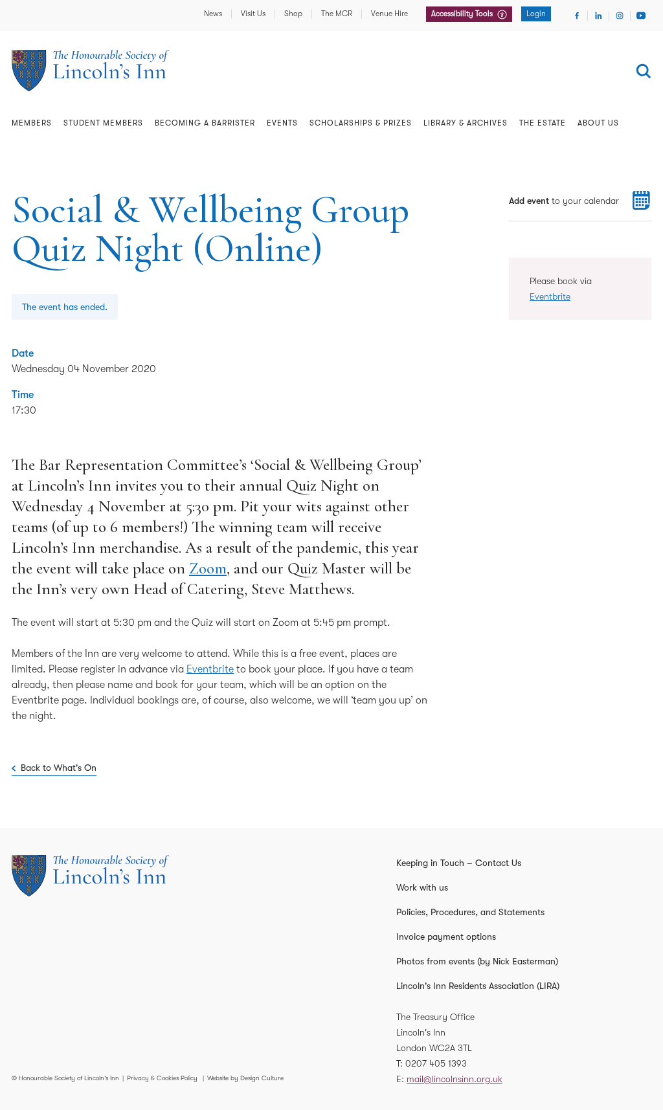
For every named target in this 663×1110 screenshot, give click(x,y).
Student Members (103, 123)
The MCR (336, 13)
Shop (293, 13)
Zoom (208, 568)
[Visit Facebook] (577, 15)
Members (32, 123)
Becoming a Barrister (205, 123)
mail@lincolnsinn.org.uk (454, 1079)
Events (282, 123)
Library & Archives (465, 123)
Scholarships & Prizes (360, 123)
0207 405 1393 (436, 1063)
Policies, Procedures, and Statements (470, 912)
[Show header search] (643, 71)
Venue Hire (389, 13)
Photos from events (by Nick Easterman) (477, 961)
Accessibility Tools (463, 13)
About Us (598, 123)
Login (536, 13)
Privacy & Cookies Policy (162, 1078)
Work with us (422, 887)
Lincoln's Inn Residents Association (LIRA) (477, 986)
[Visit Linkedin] (598, 15)
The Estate (542, 123)
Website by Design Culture (245, 1078)
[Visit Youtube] (641, 15)
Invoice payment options (446, 936)
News (213, 13)
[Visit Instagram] (619, 15)
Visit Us (253, 13)
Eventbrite (210, 669)
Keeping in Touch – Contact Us (458, 863)
